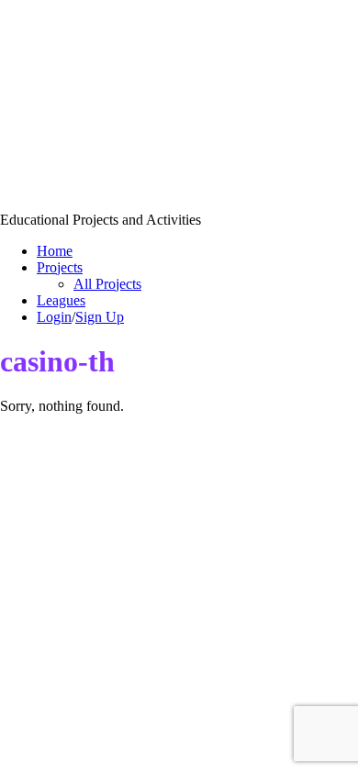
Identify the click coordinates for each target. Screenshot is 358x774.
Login (54, 317)
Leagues (61, 300)
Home (55, 251)
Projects (60, 267)
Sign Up (99, 317)
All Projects (107, 284)
